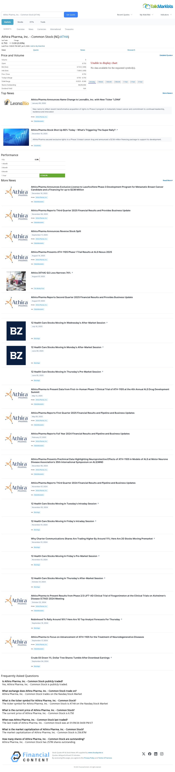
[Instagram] (161, 756)
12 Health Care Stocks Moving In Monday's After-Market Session (67, 347)
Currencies (41, 29)
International (55, 29)
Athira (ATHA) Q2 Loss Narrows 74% (52, 272)
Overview (20, 29)
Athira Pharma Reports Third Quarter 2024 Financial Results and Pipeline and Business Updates (83, 483)
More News (167, 93)
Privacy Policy (89, 758)
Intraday (92, 82)
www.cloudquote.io (95, 752)
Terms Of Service (105, 758)
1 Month (109, 82)
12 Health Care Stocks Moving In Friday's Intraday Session (63, 521)
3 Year (133, 82)
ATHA (64, 36)
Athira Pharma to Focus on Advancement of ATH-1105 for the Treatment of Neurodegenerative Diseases (87, 637)
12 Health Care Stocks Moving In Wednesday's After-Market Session (69, 322)
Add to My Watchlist (37, 46)
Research (131, 50)
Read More (167, 180)
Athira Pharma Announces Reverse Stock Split (56, 231)
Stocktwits (37, 145)
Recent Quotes (123, 14)
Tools (42, 22)
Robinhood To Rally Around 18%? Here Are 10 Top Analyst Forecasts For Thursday (76, 619)
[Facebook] (149, 756)
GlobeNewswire (39, 121)
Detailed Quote (166, 55)
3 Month (117, 82)
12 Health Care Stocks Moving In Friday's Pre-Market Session (65, 556)
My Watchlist (145, 14)
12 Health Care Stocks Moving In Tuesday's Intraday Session (65, 503)
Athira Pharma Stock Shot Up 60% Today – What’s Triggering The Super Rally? (74, 130)
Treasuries (69, 29)
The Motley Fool (39, 288)
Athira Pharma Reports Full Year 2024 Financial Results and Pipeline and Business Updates (80, 433)
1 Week (100, 82)
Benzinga (37, 338)
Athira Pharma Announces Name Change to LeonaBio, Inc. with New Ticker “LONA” (76, 99)
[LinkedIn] (155, 756)
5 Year (140, 82)
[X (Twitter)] (143, 756)
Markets (7, 22)
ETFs (32, 22)
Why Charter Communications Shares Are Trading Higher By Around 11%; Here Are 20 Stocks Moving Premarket (93, 538)
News (31, 29)
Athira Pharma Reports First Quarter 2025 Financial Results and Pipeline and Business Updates (83, 413)
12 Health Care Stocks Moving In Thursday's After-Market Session (68, 578)
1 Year (125, 82)
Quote (36, 50)
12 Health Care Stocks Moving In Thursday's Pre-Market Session (67, 371)
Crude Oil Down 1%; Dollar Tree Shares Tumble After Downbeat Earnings (71, 657)
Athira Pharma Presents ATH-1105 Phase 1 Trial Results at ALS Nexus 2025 (71, 252)
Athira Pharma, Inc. (41, 117)
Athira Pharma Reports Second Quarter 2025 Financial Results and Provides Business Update (82, 297)
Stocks (20, 22)
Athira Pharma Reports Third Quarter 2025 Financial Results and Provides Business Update (80, 210)
